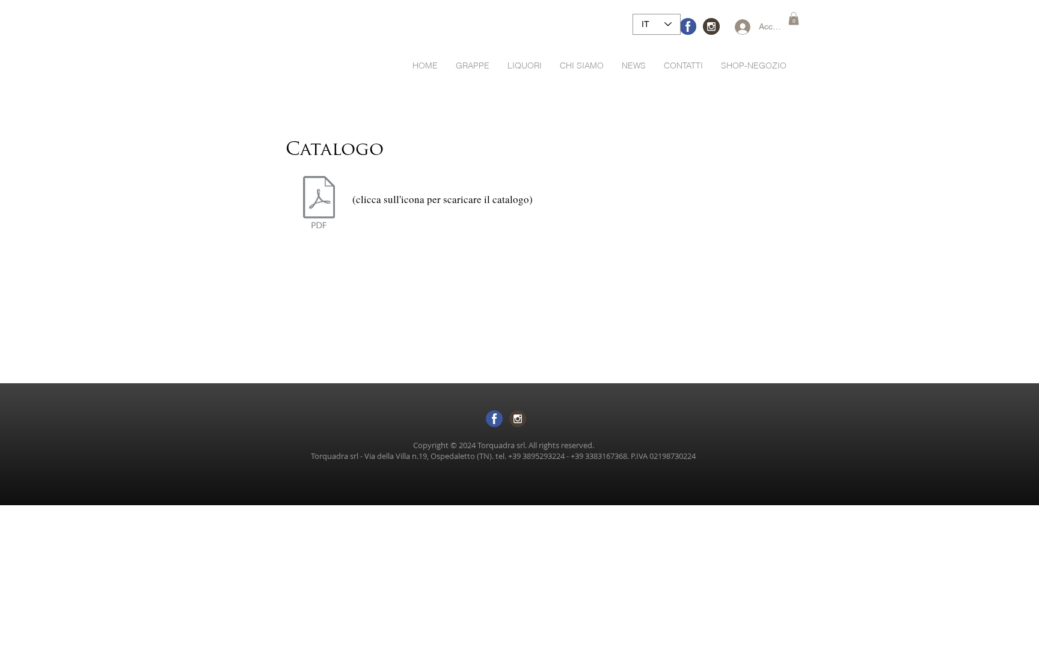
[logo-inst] (711, 26)
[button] (793, 18)
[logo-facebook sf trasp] (494, 418)
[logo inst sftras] (517, 418)
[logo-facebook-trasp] (687, 26)
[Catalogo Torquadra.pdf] (319, 203)
